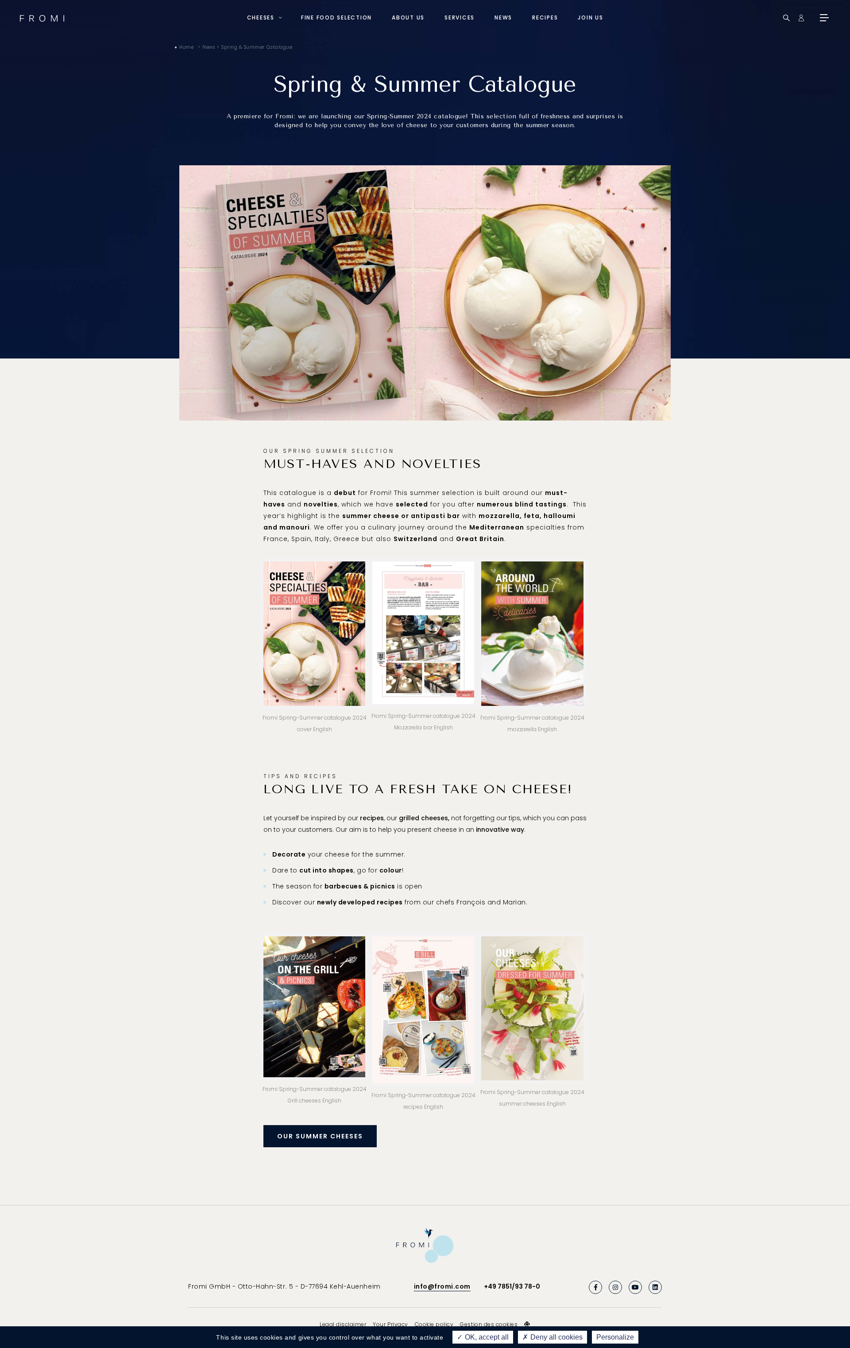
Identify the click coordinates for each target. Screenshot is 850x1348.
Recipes (545, 17)
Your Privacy (390, 1324)
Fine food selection (336, 17)
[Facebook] (595, 1287)
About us (408, 17)
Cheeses (260, 17)
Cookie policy (434, 1324)
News (503, 17)
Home (186, 47)
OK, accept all (486, 1337)
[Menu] (823, 17)
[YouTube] (635, 1287)
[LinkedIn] (655, 1287)
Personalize (615, 1337)
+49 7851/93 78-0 (512, 1286)
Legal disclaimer (343, 1324)
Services (459, 17)
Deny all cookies (556, 1337)
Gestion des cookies (489, 1324)
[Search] (786, 18)
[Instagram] (615, 1287)
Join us (590, 17)
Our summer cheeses (320, 1136)
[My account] (801, 18)
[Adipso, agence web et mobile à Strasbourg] (527, 1324)
